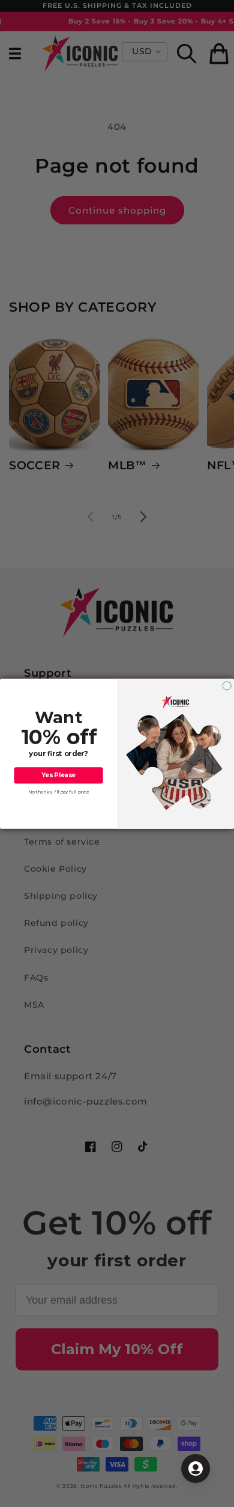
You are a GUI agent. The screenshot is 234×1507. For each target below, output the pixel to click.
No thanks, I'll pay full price (58, 791)
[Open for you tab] (195, 1468)
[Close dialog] (227, 685)
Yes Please (58, 774)
